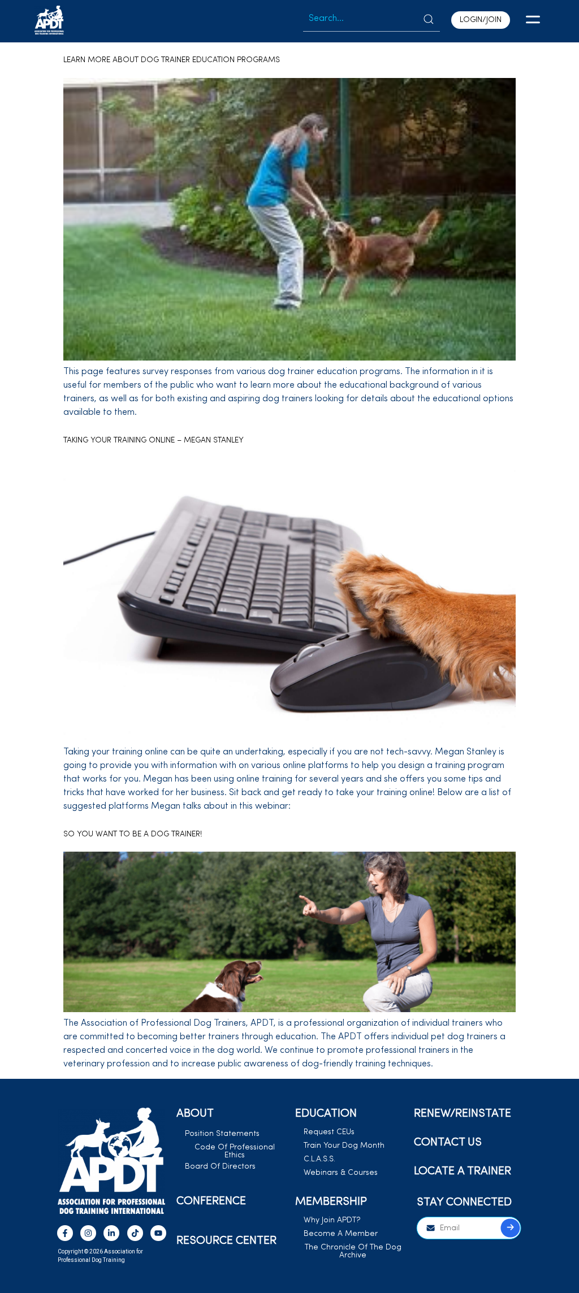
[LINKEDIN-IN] (111, 1233)
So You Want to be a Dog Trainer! (132, 834)
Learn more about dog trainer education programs (171, 60)
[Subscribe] (510, 1228)
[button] (532, 21)
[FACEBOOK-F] (65, 1233)
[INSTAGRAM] (88, 1233)
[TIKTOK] (135, 1233)
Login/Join (481, 20)
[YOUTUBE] (158, 1233)
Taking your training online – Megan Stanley (153, 440)
